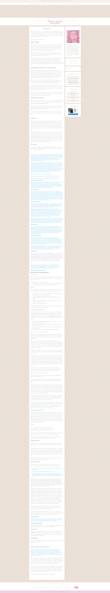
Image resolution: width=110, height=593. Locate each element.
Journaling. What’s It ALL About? (73, 82)
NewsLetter (73, 99)
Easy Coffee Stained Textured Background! (73, 76)
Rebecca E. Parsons (55, 21)
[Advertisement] (55, 11)
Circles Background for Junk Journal (73, 80)
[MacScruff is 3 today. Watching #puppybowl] (70, 110)
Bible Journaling (73, 93)
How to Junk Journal (73, 95)
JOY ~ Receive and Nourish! (73, 78)
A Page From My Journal (73, 91)
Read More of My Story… (70, 55)
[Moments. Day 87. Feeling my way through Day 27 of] (75, 110)
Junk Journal (73, 97)
